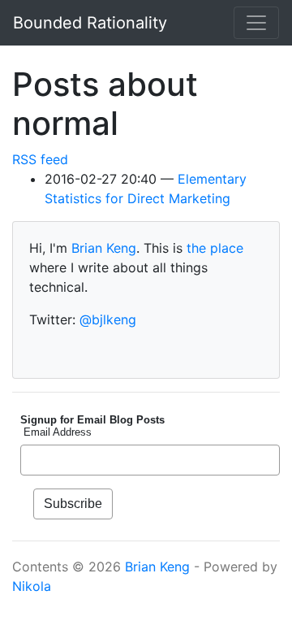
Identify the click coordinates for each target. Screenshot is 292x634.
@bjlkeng (107, 319)
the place (215, 248)
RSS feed (40, 159)
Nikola (31, 586)
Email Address (56, 432)
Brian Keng (103, 248)
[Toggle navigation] (256, 23)
